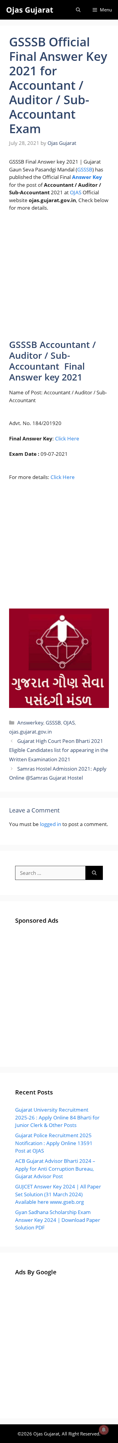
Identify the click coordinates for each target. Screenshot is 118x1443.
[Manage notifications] (104, 1430)
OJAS (75, 192)
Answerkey (30, 722)
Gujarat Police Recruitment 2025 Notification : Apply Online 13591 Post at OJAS (54, 1143)
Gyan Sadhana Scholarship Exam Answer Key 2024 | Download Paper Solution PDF (57, 1220)
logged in (50, 824)
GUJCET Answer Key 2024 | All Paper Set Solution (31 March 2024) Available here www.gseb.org (58, 1194)
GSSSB (84, 169)
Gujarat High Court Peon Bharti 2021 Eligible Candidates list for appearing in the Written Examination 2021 (58, 750)
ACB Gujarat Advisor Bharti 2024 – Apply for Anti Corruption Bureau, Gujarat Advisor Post (55, 1168)
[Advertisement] (59, 278)
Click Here (67, 438)
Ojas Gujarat (29, 10)
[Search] (94, 873)
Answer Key (87, 177)
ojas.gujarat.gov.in (30, 731)
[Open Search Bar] (78, 10)
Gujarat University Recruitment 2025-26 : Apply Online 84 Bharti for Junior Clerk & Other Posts (57, 1117)
